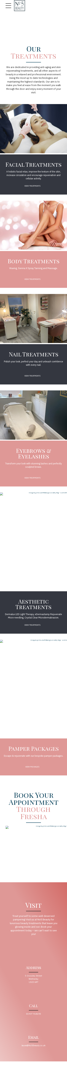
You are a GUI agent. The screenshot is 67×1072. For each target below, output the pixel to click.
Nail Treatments (33, 354)
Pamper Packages (33, 748)
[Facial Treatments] (33, 128)
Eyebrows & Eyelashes (33, 453)
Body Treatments (34, 261)
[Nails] (33, 318)
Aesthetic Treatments (33, 604)
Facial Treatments (33, 164)
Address (33, 967)
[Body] (33, 225)
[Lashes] (33, 414)
